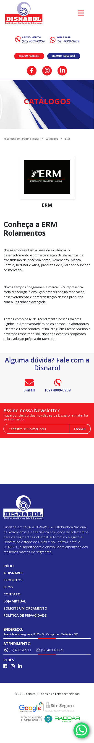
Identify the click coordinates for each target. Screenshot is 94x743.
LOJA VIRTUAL (14, 601)
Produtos (12, 580)
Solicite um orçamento (25, 608)
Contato (12, 594)
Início (8, 565)
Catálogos (51, 138)
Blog (8, 587)
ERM (67, 138)
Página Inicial (30, 138)
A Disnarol (13, 573)
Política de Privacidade (25, 615)
